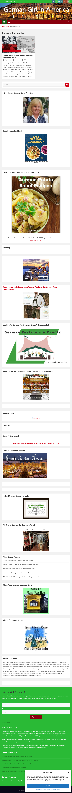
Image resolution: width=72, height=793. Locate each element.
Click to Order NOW (36, 240)
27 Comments (27, 60)
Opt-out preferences (41, 789)
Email (3, 702)
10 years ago (8, 60)
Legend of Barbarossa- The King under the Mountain (18, 560)
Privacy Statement (51, 789)
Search (67, 85)
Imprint (58, 789)
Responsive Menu (68, 1)
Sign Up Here (36, 717)
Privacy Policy (6, 722)
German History (16, 51)
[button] (68, 772)
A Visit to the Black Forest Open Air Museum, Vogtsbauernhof (21, 577)
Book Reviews (7, 51)
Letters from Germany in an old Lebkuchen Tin (16, 573)
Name (3, 709)
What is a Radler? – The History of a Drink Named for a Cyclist (21, 565)
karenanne (18, 60)
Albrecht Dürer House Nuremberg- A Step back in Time (19, 569)
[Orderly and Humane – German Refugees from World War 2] (18, 44)
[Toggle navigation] (9, 22)
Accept (48, 786)
